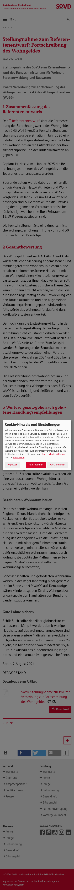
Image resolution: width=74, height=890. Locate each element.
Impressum (18, 457)
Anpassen (13, 464)
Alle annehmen (57, 464)
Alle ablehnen (36, 464)
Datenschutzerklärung (53, 454)
